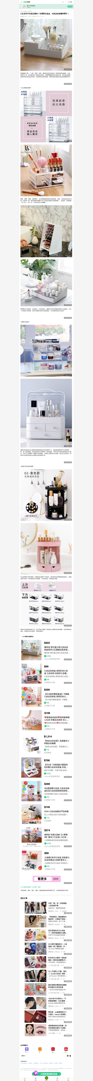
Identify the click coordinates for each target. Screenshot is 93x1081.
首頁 (21, 11)
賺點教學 (51, 1063)
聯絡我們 (60, 1063)
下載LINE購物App (23, 1063)
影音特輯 (25, 11)
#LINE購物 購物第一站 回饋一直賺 (30, 887)
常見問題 (56, 1063)
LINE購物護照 (35, 1063)
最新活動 (30, 1063)
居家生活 (30, 11)
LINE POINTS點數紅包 (44, 1063)
